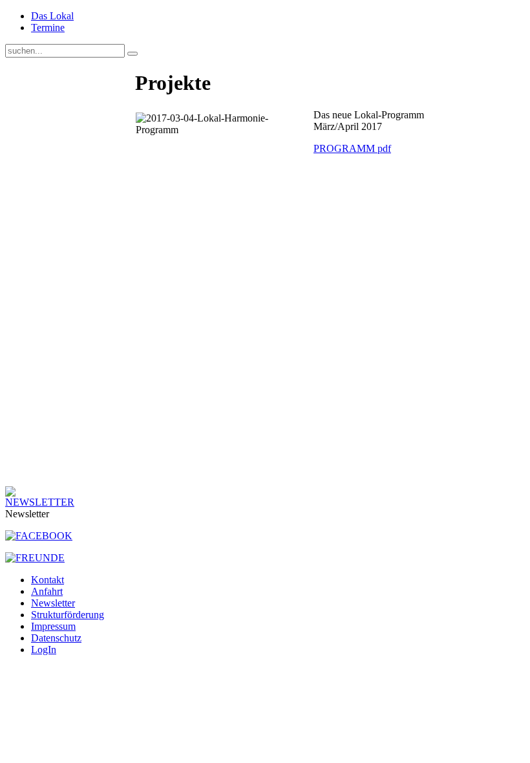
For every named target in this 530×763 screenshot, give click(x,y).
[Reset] (132, 54)
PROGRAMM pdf (352, 148)
